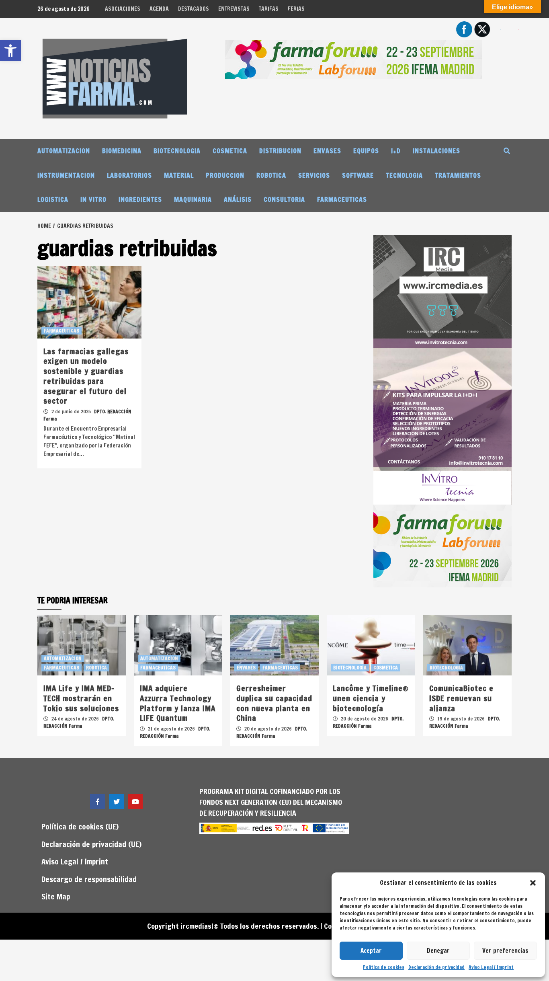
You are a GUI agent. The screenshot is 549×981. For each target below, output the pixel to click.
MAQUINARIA (193, 199)
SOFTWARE (358, 175)
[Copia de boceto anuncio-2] (442, 421)
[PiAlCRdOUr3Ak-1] (442, 286)
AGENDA (159, 9)
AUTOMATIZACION (63, 150)
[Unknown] (353, 58)
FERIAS (296, 9)
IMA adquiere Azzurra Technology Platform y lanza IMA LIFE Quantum (177, 703)
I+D (396, 150)
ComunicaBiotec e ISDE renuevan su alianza (461, 698)
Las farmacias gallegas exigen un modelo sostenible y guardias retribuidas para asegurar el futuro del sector (86, 376)
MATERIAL (179, 175)
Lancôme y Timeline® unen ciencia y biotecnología (371, 698)
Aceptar (371, 950)
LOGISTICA (52, 199)
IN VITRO (93, 199)
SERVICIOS (314, 175)
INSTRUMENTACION (66, 175)
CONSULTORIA (284, 199)
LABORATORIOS (129, 175)
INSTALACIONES (436, 150)
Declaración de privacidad (436, 967)
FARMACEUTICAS (342, 199)
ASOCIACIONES (122, 9)
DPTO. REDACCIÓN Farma (78, 722)
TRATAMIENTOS (458, 175)
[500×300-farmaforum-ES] (442, 545)
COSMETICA (230, 150)
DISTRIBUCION (280, 150)
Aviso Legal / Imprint (491, 967)
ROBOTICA (271, 175)
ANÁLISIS (238, 199)
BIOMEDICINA (121, 150)
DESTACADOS (193, 9)
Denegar (438, 950)
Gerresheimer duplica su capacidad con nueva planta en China (274, 703)
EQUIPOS (366, 150)
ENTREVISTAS (234, 9)
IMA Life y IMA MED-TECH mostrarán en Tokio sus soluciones (81, 698)
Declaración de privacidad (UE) (91, 844)
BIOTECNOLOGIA (177, 150)
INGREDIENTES (140, 199)
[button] (533, 883)
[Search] (507, 150)
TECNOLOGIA (404, 175)
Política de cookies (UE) (80, 826)
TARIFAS (269, 9)
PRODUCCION (225, 175)
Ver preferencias (505, 950)
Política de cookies (383, 967)
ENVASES (327, 150)
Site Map (55, 896)
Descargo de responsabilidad (89, 879)
